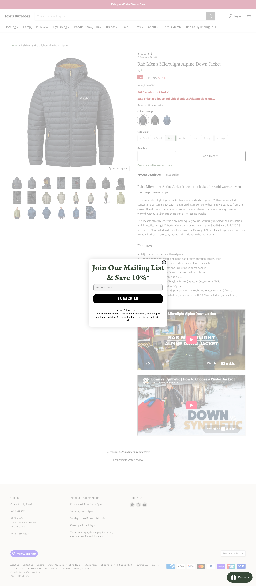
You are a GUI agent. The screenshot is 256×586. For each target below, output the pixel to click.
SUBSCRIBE (128, 298)
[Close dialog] (164, 262)
